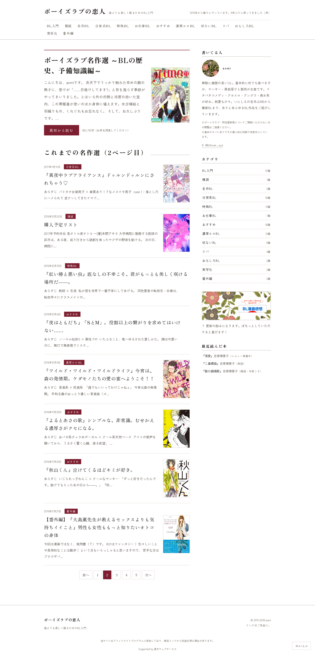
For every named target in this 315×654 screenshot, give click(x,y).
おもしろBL (244, 26)
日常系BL (103, 26)
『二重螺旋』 (211, 363)
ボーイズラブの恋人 (75, 11)
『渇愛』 (208, 356)
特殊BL (123, 26)
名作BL (83, 26)
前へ (86, 575)
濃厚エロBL (185, 26)
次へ (148, 575)
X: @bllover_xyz (212, 145)
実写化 (52, 33)
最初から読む (62, 130)
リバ (225, 26)
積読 (68, 26)
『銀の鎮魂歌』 (212, 371)
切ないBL (209, 26)
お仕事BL (143, 26)
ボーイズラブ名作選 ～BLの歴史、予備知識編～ (93, 65)
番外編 (68, 33)
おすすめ (163, 26)
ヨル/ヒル (301, 646)
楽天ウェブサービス (165, 649)
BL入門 (53, 26)
